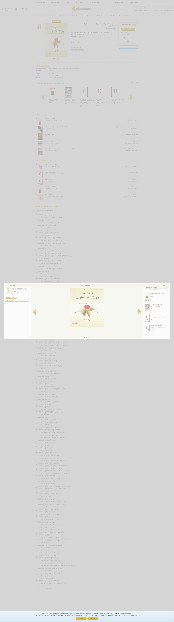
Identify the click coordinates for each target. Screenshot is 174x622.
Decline (93, 618)
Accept (81, 618)
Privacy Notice (123, 615)
